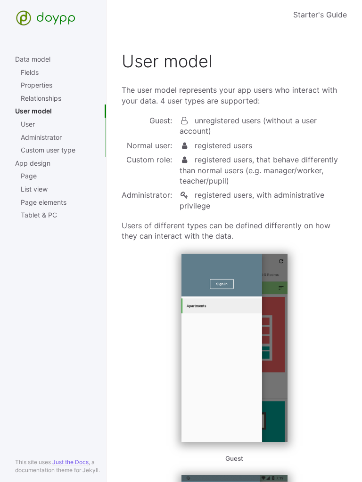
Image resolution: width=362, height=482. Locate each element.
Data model (32, 59)
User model (33, 111)
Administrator (41, 137)
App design (32, 163)
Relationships (41, 98)
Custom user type (48, 150)
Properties (36, 85)
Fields (30, 72)
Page (29, 176)
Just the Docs (70, 462)
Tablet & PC (39, 215)
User (28, 124)
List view (34, 189)
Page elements (43, 202)
